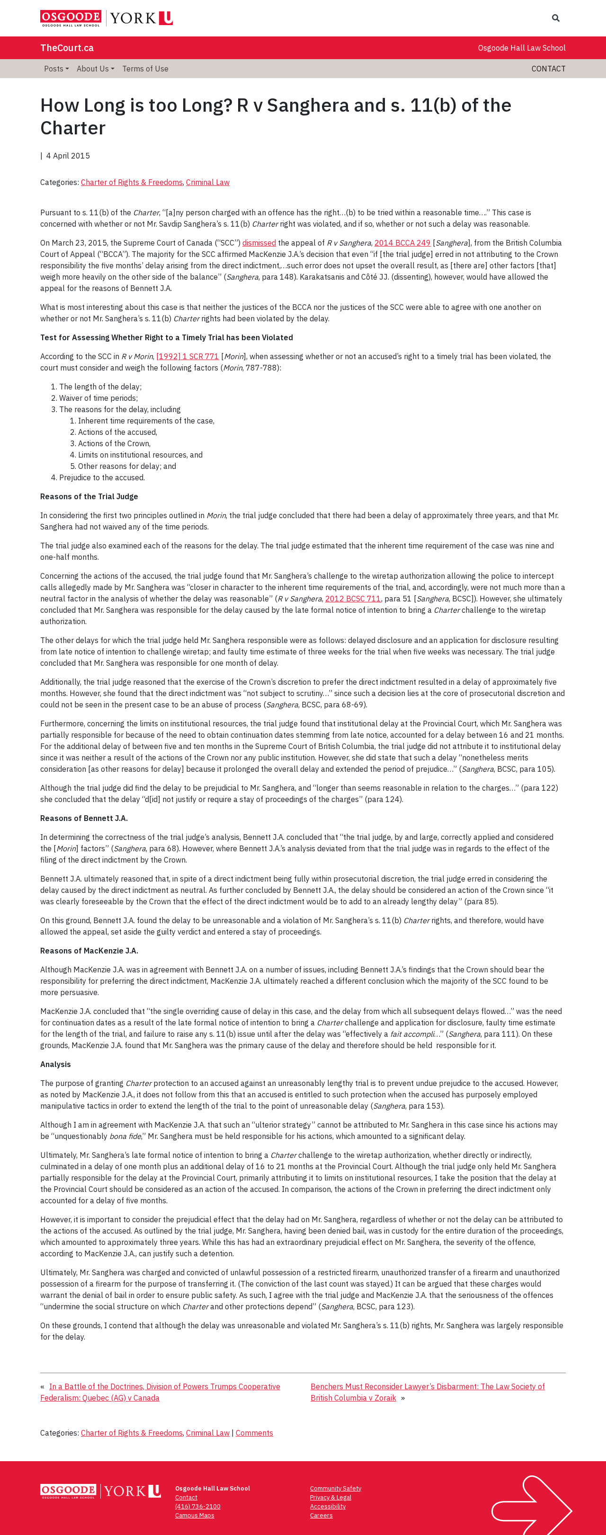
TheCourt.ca (67, 47)
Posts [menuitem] (53, 68)
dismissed (259, 242)
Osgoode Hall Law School (522, 48)
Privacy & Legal (330, 1497)
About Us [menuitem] (93, 68)
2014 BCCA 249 (402, 242)
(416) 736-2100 (198, 1506)
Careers (321, 1515)
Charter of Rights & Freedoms (132, 182)
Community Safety (335, 1488)
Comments (254, 1433)
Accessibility (328, 1506)
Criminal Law (208, 182)
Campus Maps (194, 1515)
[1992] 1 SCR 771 (187, 356)
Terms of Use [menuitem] (145, 68)
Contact (549, 68)
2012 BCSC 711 (353, 598)
